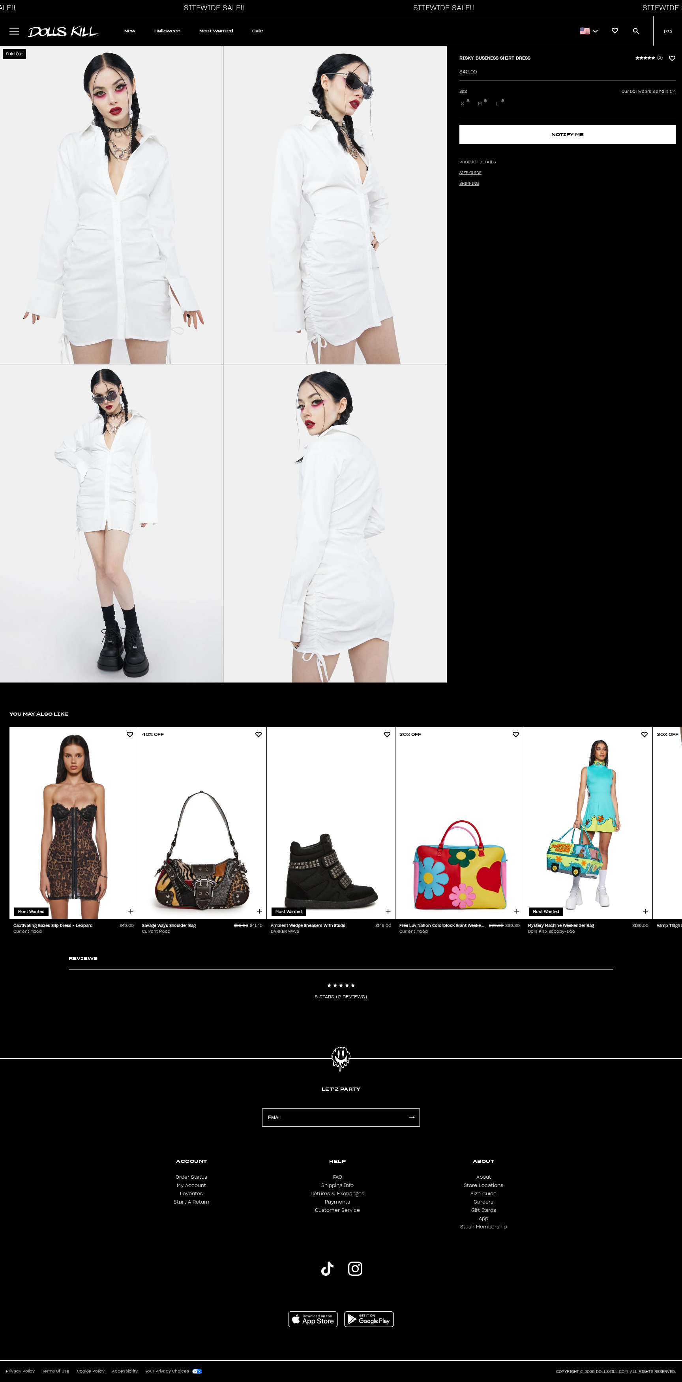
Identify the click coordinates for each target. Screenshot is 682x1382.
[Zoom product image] (111, 205)
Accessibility (125, 1371)
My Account (191, 1185)
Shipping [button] (469, 184)
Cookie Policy (91, 1371)
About (483, 1177)
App (483, 1218)
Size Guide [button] (470, 173)
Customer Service (337, 1210)
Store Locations (483, 1185)
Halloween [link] (167, 31)
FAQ (337, 1177)
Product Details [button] (477, 162)
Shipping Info (337, 1185)
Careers (483, 1202)
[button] (212, 8)
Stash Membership (483, 1226)
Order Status (191, 1177)
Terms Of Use (55, 1371)
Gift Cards (483, 1210)
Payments (337, 1202)
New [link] (129, 31)
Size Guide (483, 1193)
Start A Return (191, 1202)
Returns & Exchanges (337, 1193)
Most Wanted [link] (216, 31)
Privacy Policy (20, 1371)
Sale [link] (257, 31)
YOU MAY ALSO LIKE (38, 714)
